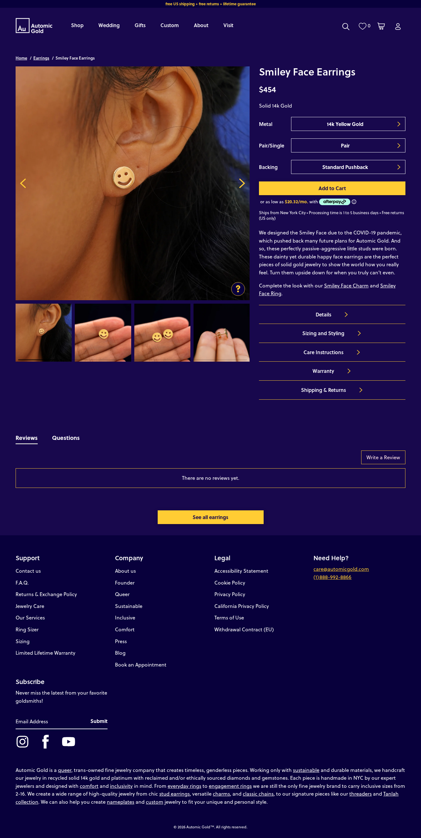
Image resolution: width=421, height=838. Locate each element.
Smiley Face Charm (346, 285)
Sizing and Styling (323, 333)
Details (323, 314)
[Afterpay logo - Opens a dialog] (334, 202)
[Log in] (397, 26)
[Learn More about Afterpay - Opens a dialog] (354, 201)
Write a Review (383, 457)
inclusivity (121, 785)
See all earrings (210, 517)
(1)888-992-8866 (332, 576)
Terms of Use (229, 617)
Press (121, 641)
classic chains (258, 793)
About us (125, 570)
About (201, 25)
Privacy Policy (229, 594)
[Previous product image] (23, 183)
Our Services (30, 617)
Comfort (125, 629)
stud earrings (174, 793)
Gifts (140, 25)
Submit (98, 721)
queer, (65, 769)
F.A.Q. (22, 582)
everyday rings (184, 785)
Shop (77, 25)
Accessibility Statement (241, 570)
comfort (89, 785)
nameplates (120, 801)
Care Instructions (323, 352)
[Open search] (346, 26)
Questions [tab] (66, 437)
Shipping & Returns (323, 389)
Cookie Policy (229, 582)
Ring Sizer (27, 629)
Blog (120, 652)
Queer (122, 594)
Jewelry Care (30, 605)
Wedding (109, 25)
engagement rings (230, 785)
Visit (228, 25)
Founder (125, 582)
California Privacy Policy (241, 605)
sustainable (306, 769)
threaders (360, 793)
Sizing (23, 641)
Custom (169, 25)
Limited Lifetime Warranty (45, 652)
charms (221, 793)
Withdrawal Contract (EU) (244, 629)
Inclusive (125, 617)
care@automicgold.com (341, 568)
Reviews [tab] (27, 437)
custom (154, 801)
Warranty (323, 370)
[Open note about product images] (238, 289)
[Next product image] (242, 183)
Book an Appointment (140, 664)
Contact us (28, 570)
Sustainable (128, 605)
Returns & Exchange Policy (46, 594)
